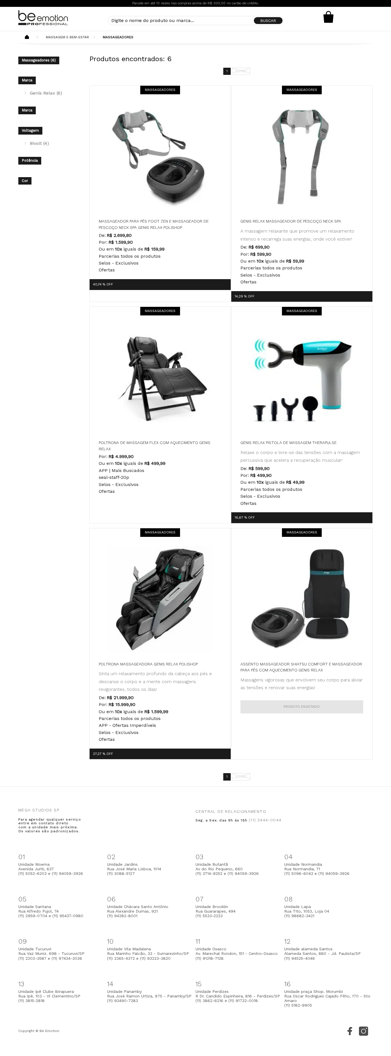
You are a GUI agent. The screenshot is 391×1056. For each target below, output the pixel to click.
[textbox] (196, 20)
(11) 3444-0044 (265, 820)
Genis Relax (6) (46, 93)
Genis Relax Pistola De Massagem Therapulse (288, 442)
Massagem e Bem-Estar (67, 37)
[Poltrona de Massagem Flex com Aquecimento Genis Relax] (160, 377)
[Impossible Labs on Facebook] (349, 1031)
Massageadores (118, 37)
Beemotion (26, 37)
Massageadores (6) (39, 60)
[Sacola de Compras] (328, 17)
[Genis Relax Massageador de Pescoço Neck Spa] (301, 156)
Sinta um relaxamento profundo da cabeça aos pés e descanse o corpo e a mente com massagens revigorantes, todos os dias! (155, 681)
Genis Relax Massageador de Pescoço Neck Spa (290, 221)
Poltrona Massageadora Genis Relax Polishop (148, 664)
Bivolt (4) (39, 143)
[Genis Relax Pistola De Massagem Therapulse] (301, 377)
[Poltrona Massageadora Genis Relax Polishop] (160, 599)
